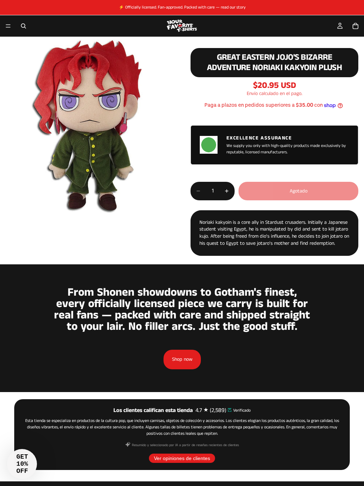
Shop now (182, 359)
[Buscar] (23, 26)
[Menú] (8, 26)
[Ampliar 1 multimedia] (86, 126)
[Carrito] (355, 26)
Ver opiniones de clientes (182, 458)
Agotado (298, 191)
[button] (22, 464)
